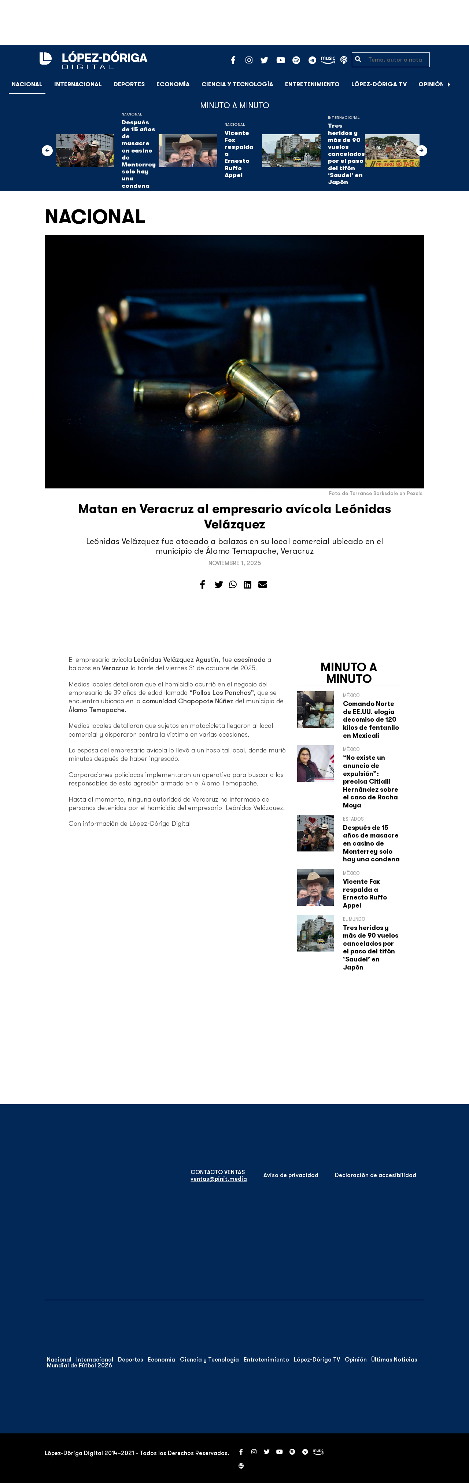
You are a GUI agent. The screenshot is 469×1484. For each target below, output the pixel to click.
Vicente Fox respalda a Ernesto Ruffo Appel (239, 154)
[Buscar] (459, 84)
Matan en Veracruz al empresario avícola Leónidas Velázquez (234, 516)
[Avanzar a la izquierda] (47, 150)
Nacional (27, 84)
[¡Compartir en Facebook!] (202, 585)
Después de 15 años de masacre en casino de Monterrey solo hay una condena (139, 154)
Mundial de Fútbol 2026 (79, 1365)
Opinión (431, 84)
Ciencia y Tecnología (237, 84)
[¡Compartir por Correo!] (262, 585)
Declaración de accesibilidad (375, 1175)
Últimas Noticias (394, 1360)
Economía (173, 84)
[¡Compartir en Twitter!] (218, 585)
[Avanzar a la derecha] (449, 84)
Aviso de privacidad (290, 1175)
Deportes (129, 84)
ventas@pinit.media (219, 1179)
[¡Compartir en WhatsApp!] (233, 585)
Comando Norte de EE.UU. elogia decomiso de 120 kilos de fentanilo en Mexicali (371, 719)
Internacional (78, 84)
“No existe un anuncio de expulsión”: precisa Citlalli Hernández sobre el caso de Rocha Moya (370, 781)
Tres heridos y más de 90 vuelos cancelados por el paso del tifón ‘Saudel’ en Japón (346, 154)
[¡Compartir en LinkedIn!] (247, 585)
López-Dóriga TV (379, 84)
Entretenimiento (312, 84)
